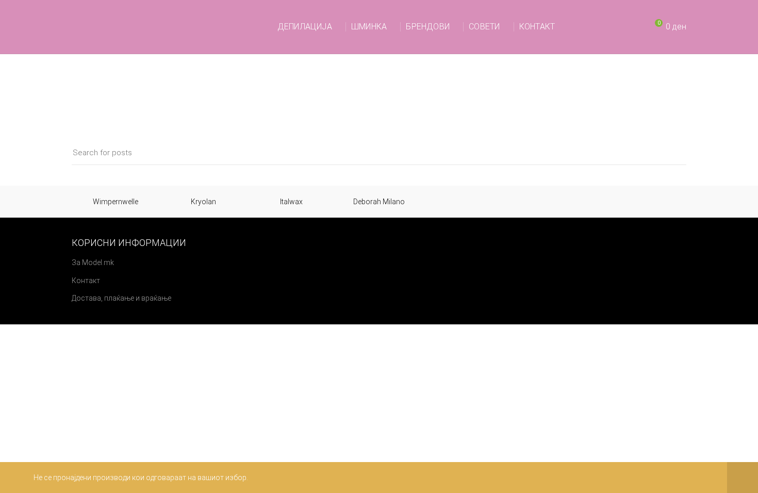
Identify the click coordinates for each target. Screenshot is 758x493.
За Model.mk (93, 262)
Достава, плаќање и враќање (121, 298)
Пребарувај (672, 153)
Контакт (86, 280)
